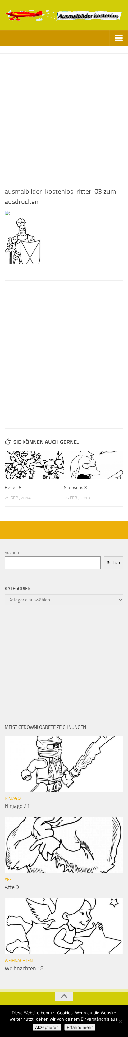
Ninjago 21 (17, 806)
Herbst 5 (13, 487)
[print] (7, 214)
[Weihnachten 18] (64, 926)
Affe (9, 879)
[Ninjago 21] (64, 764)
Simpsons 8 (75, 487)
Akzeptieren (47, 1027)
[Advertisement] (64, 118)
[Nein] (120, 1021)
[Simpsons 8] (93, 465)
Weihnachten (19, 960)
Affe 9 (12, 887)
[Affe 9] (64, 845)
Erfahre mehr (80, 1027)
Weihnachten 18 (24, 968)
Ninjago (13, 798)
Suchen (12, 552)
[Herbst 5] (34, 465)
